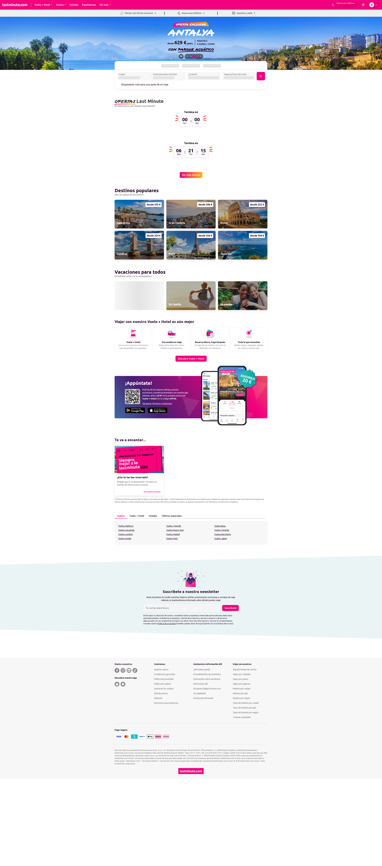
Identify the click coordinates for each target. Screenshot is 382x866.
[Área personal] (374, 5)
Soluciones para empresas (166, 785)
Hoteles (153, 598)
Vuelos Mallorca (125, 609)
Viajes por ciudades (242, 757)
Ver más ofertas (191, 307)
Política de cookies (162, 766)
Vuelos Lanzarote (126, 613)
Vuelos (121, 598)
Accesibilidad (199, 776)
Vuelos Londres (125, 617)
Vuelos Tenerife (173, 609)
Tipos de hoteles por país (244, 790)
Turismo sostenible (242, 800)
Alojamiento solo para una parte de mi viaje (144, 84)
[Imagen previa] (187, 56)
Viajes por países (240, 762)
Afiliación (158, 781)
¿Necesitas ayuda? (201, 752)
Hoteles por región (241, 781)
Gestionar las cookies (164, 771)
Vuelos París (172, 621)
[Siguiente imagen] (200, 56)
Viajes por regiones (242, 766)
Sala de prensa (161, 776)
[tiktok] (135, 753)
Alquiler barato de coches (245, 752)
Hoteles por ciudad (241, 771)
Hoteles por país (240, 776)
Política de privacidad (167, 706)
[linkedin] (129, 753)
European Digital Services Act (207, 771)
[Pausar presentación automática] (181, 56)
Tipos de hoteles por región (245, 795)
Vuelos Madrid (173, 617)
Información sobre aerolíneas (206, 762)
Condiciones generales (164, 757)
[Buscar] (261, 76)
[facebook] (117, 753)
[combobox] (134, 76)
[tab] (169, 65)
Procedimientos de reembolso (207, 757)
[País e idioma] (363, 5)
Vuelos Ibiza (220, 609)
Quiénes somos (161, 752)
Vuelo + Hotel (137, 598)
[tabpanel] (191, 616)
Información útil (200, 766)
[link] (139, 346)
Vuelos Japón (220, 621)
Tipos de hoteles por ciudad (246, 785)
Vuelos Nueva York (175, 613)
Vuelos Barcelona (222, 617)
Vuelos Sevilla (124, 621)
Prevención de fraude (203, 781)
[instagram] (123, 753)
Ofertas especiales (172, 598)
